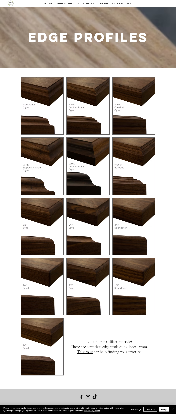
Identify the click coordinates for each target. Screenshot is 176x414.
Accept (164, 409)
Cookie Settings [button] (134, 409)
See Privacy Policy (92, 410)
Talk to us (85, 351)
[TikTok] (95, 397)
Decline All (150, 409)
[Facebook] (81, 397)
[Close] (172, 409)
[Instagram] (88, 397)
